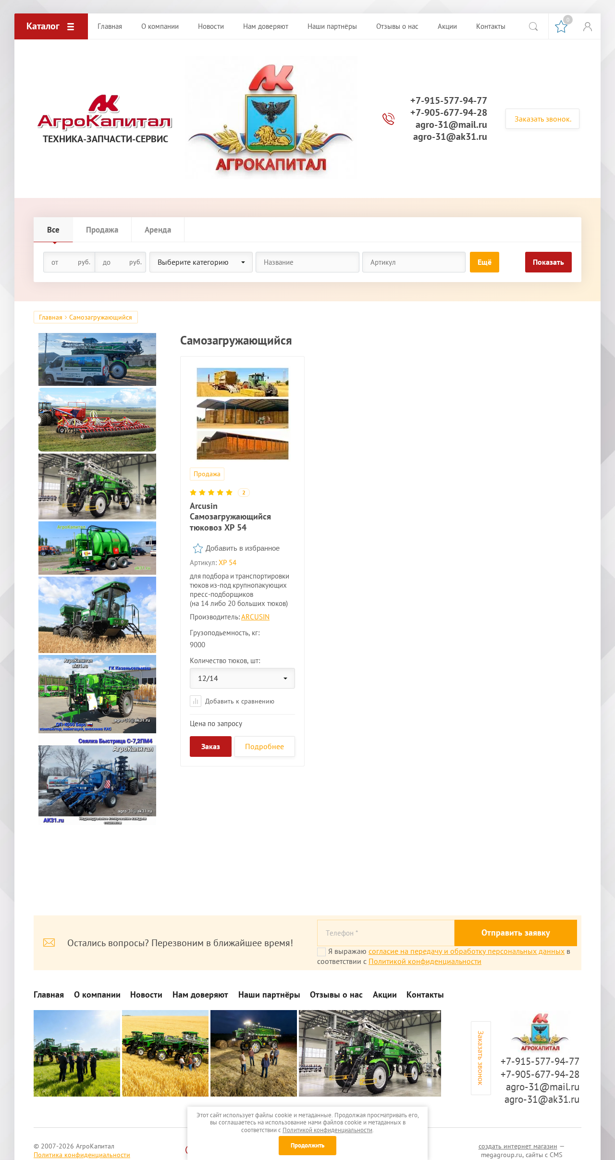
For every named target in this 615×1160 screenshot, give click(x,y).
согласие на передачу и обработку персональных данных (467, 951)
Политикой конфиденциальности (425, 961)
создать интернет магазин (518, 1146)
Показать (548, 262)
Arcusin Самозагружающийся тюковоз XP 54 (230, 516)
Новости (146, 994)
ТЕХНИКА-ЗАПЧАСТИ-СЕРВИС (105, 139)
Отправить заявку (515, 932)
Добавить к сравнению (238, 701)
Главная (50, 317)
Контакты (425, 994)
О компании (97, 994)
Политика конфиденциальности (82, 1154)
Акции (385, 994)
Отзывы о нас (336, 994)
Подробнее (264, 746)
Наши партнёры (269, 994)
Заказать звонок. (543, 118)
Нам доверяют (200, 994)
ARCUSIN (255, 616)
